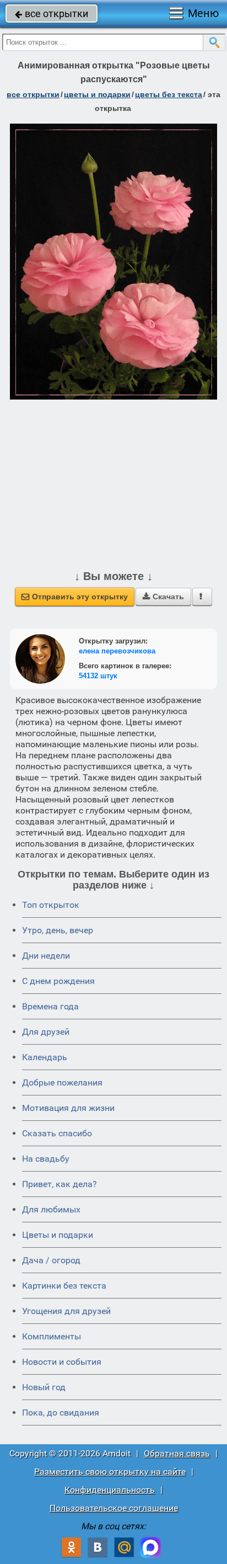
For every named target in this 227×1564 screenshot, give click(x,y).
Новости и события (61, 1361)
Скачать (163, 596)
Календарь (44, 1057)
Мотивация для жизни (68, 1108)
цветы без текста (168, 94)
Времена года (50, 1006)
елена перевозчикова (117, 651)
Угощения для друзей (66, 1311)
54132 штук (98, 676)
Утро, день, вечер (57, 930)
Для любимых (51, 1209)
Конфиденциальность (109, 1490)
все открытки (51, 13)
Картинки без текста (64, 1285)
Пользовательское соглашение (114, 1508)
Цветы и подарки (57, 1235)
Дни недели (46, 955)
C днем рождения (58, 981)
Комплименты (51, 1336)
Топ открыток (50, 905)
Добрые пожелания (62, 1082)
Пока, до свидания (60, 1412)
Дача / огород (51, 1260)
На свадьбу (45, 1158)
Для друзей (45, 1031)
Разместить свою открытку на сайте (110, 1471)
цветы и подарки (97, 94)
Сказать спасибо (57, 1133)
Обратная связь (177, 1453)
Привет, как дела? (59, 1184)
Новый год (44, 1387)
